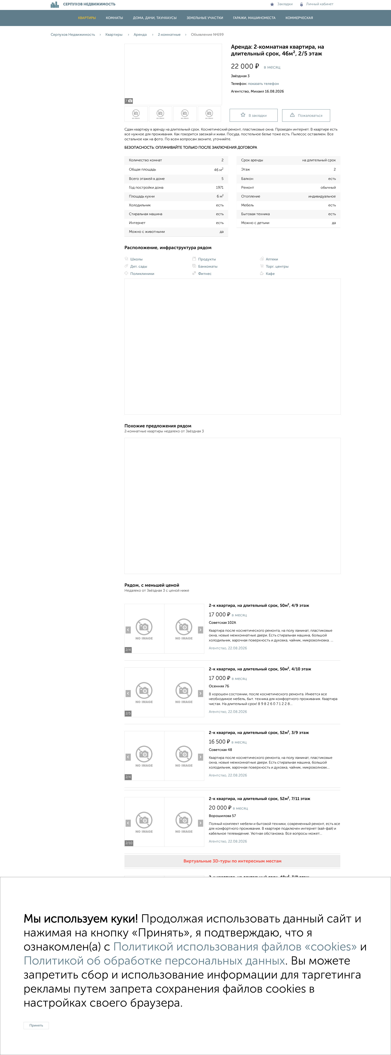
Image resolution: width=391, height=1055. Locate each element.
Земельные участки (205, 18)
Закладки (285, 4)
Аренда (141, 35)
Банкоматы (207, 267)
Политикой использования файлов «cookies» (235, 947)
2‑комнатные (169, 35)
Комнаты (114, 18)
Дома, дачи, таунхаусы (155, 18)
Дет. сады (138, 267)
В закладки (258, 116)
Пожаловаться (310, 116)
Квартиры (87, 18)
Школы (136, 259)
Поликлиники (141, 274)
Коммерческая (299, 18)
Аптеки (271, 259)
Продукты (206, 259)
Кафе (270, 274)
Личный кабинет (320, 4)
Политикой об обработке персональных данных (154, 961)
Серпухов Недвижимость (73, 35)
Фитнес (204, 274)
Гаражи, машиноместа (254, 18)
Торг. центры (276, 267)
